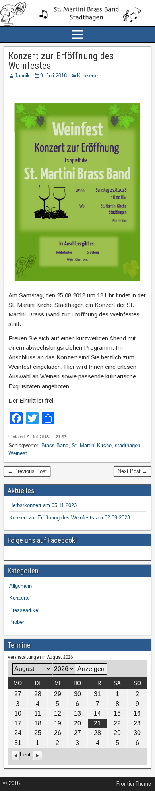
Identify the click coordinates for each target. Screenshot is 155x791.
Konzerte (87, 76)
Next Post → (132, 471)
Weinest (17, 453)
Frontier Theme (133, 783)
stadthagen (127, 445)
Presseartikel (24, 610)
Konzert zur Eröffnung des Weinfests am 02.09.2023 (69, 518)
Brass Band (54, 445)
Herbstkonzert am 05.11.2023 (43, 505)
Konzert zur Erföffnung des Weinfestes (61, 60)
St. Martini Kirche (92, 445)
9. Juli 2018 (53, 76)
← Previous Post (27, 471)
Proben (17, 622)
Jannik (22, 76)
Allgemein (20, 586)
